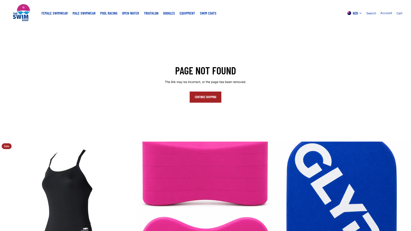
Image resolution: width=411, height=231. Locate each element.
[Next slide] (130, 210)
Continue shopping (205, 97)
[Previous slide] (6, 210)
